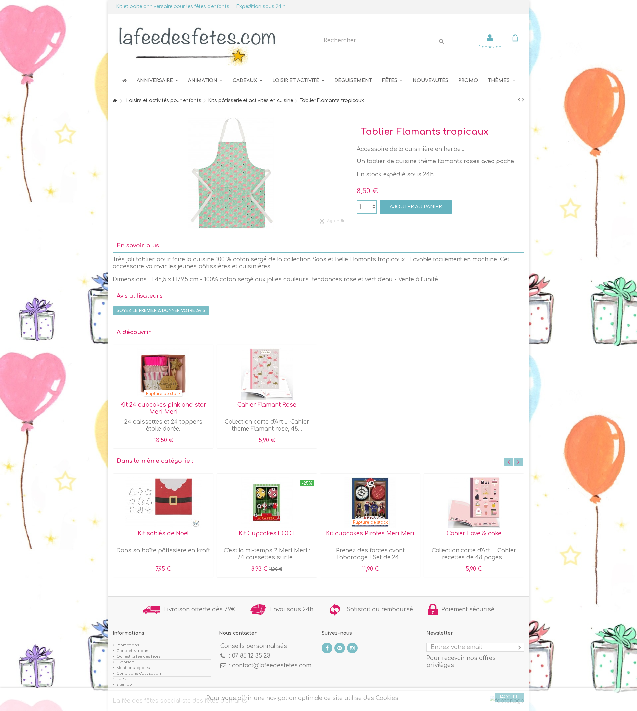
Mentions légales (133, 668)
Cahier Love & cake (474, 533)
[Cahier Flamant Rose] (267, 374)
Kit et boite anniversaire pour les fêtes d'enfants (172, 6)
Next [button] (518, 462)
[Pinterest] (339, 648)
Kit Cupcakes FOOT (267, 533)
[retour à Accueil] (115, 101)
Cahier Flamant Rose (266, 405)
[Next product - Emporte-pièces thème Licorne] (523, 100)
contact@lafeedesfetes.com (271, 665)
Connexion (489, 47)
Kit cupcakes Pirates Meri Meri (370, 533)
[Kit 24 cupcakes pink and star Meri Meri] (163, 374)
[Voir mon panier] (515, 38)
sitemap (124, 684)
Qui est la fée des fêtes (138, 656)
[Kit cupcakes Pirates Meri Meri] (370, 502)
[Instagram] (352, 648)
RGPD (121, 679)
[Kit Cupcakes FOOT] (267, 502)
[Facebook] (327, 648)
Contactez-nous (132, 651)
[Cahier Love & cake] (474, 502)
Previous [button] (508, 462)
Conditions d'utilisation (138, 673)
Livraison (125, 662)
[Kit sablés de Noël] (163, 502)
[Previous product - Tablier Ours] (519, 100)
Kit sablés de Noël (163, 533)
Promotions (127, 645)
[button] (392, 80)
